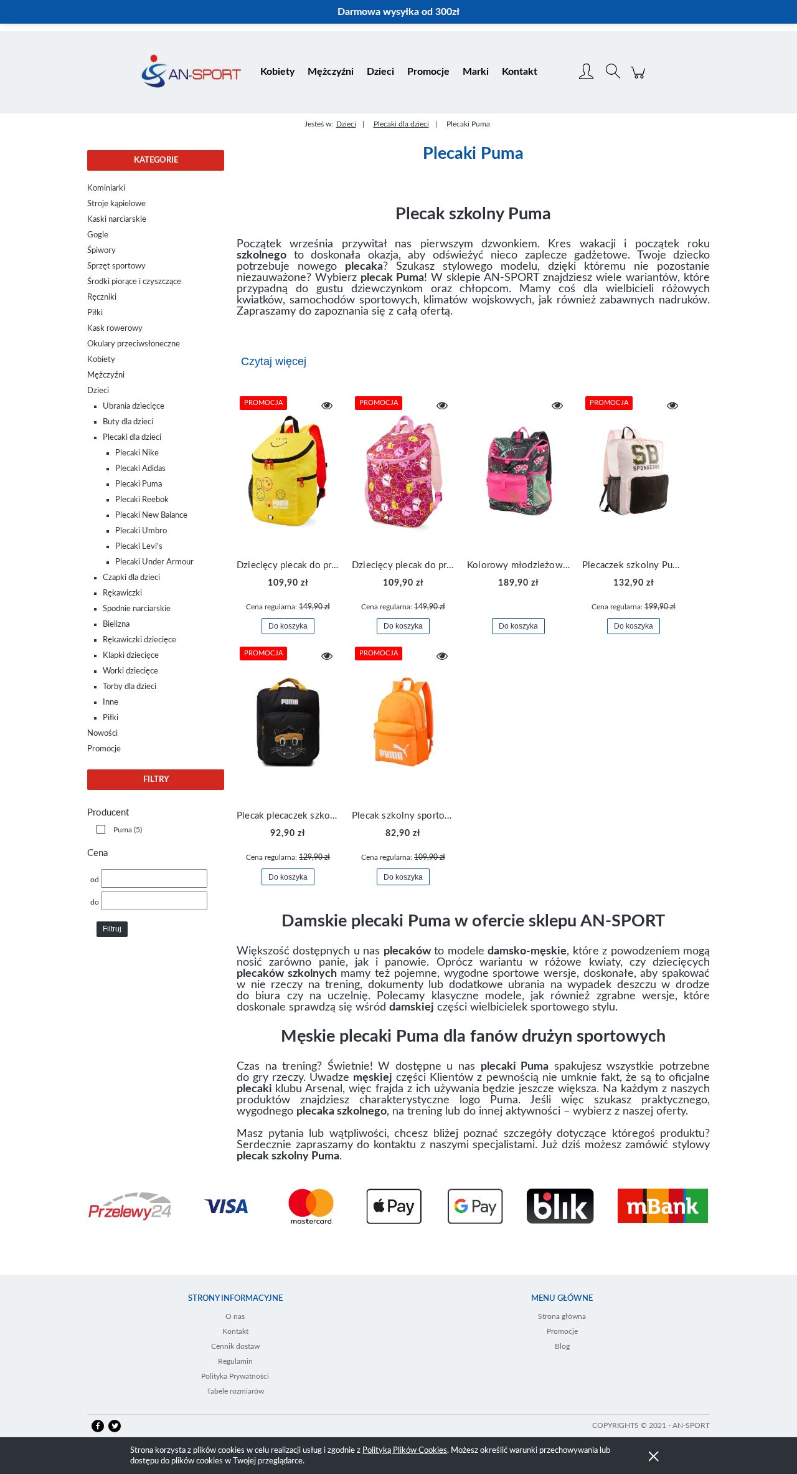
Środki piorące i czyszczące (134, 282)
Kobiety (101, 360)
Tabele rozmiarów (235, 1391)
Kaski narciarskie (116, 220)
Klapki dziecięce (131, 656)
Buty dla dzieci (128, 422)
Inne (110, 702)
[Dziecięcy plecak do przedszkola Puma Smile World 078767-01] (288, 471)
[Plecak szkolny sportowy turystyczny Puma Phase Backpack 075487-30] (403, 721)
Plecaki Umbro (141, 531)
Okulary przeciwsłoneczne (133, 344)
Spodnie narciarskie (137, 609)
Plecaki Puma (138, 484)
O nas (235, 1316)
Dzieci (98, 391)
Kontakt (235, 1331)
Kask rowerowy (115, 329)
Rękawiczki (122, 593)
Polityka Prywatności (235, 1376)
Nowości (102, 734)
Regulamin (235, 1361)
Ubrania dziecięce (133, 406)
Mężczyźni (106, 375)
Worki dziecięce (130, 671)
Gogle (97, 235)
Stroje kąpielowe (116, 204)
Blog (562, 1346)
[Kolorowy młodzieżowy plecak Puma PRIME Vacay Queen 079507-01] (518, 471)
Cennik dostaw (235, 1346)
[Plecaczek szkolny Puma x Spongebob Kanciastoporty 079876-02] (633, 471)
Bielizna (116, 625)
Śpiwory (101, 251)
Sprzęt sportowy (116, 266)
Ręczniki (101, 297)
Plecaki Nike (137, 453)
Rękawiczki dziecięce (139, 640)
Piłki (95, 313)
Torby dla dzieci (129, 687)
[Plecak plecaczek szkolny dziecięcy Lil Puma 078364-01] (288, 721)
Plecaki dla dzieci (132, 438)
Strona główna (562, 1316)
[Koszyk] (640, 79)
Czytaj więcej (273, 361)
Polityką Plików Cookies (404, 1451)
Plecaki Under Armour (154, 562)
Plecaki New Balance (151, 515)
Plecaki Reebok (142, 500)
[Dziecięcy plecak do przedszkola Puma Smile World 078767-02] (403, 471)
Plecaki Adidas (140, 469)
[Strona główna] (191, 72)
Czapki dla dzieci (131, 578)
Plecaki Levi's (139, 547)
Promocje (104, 749)
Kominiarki (106, 188)
